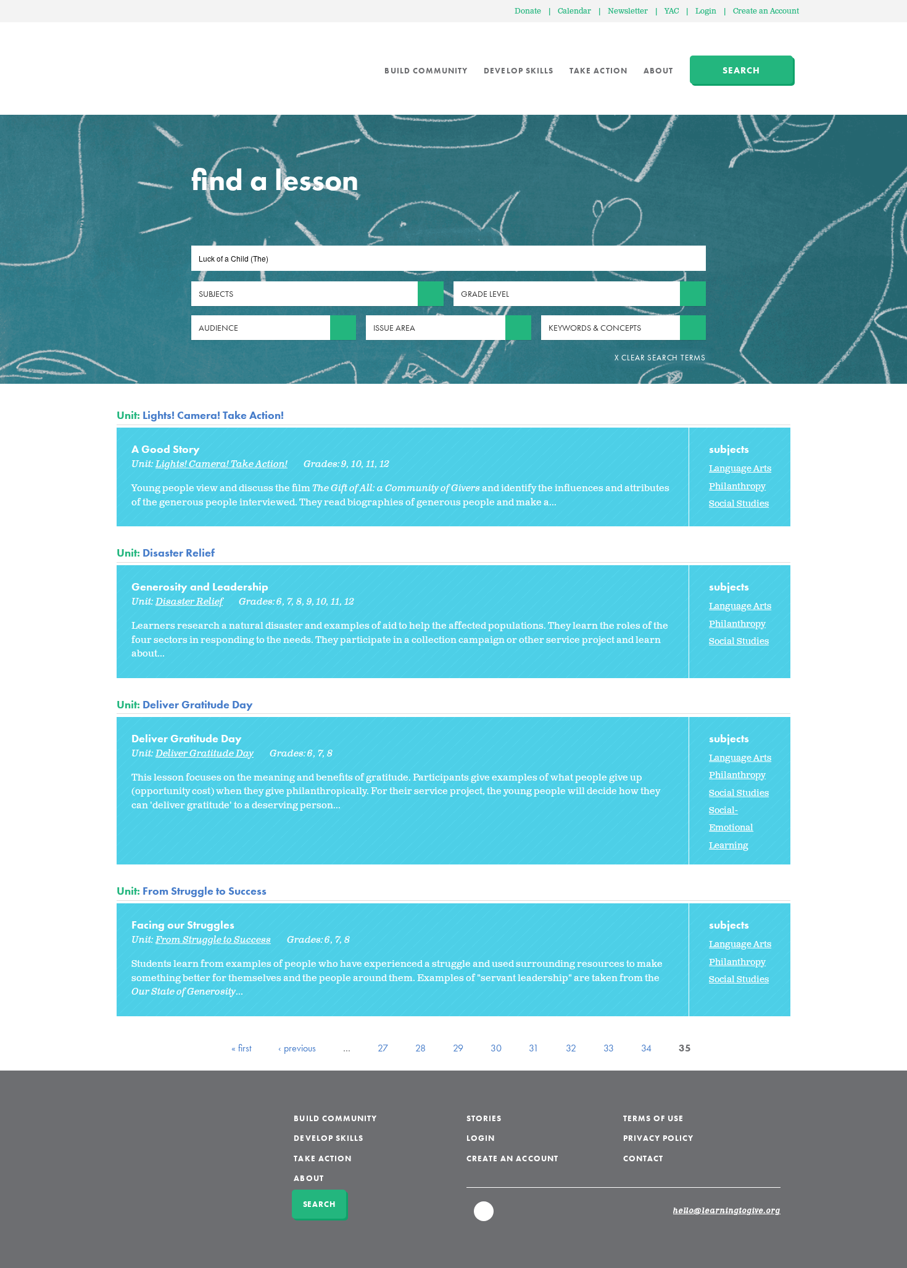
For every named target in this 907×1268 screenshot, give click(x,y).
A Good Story (165, 449)
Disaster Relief (179, 552)
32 (571, 1048)
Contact (643, 1158)
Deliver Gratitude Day (198, 704)
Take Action (598, 70)
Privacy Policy (658, 1138)
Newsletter (628, 11)
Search (741, 70)
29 (458, 1048)
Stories (484, 1118)
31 (534, 1048)
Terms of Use (653, 1118)
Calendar (574, 11)
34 (646, 1048)
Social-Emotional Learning (731, 828)
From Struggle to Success (205, 891)
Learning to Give (164, 61)
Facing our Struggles (182, 925)
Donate (528, 11)
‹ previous (297, 1048)
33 (608, 1048)
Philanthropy (737, 486)
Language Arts (740, 468)
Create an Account (766, 11)
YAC (672, 11)
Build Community (426, 70)
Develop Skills (518, 70)
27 (383, 1048)
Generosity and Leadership (199, 586)
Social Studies (739, 504)
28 (420, 1048)
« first (241, 1048)
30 (496, 1048)
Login (705, 11)
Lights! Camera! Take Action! (213, 415)
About (658, 70)
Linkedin (484, 1217)
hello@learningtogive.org (727, 1211)
